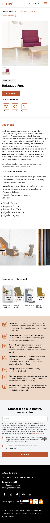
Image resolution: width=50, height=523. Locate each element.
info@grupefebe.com (11, 485)
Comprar (10, 93)
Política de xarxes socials (32, 514)
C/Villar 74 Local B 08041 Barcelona (17, 477)
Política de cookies (34, 510)
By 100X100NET (8, 517)
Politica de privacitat (38, 433)
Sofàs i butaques (8, 15)
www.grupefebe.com (11, 488)
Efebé (5, 11)
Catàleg (12, 11)
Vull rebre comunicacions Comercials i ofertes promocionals (22, 447)
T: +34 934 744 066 (9, 482)
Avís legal (20, 510)
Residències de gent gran (27, 11)
